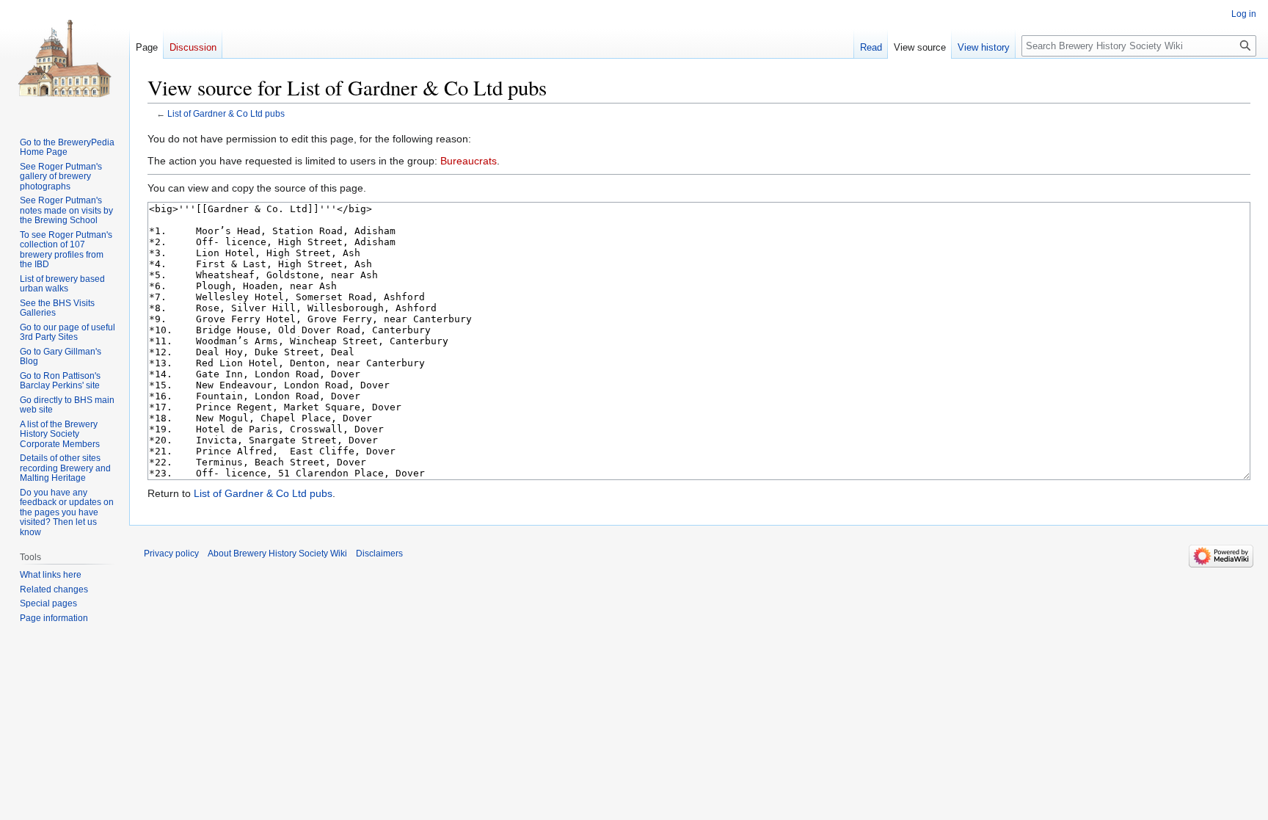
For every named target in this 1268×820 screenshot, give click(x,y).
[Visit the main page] (64, 58)
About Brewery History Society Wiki (277, 553)
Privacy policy (171, 553)
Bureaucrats (468, 161)
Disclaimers (379, 553)
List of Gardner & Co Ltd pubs (226, 113)
